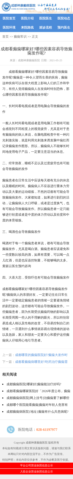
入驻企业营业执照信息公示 (36, 471)
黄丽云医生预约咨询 (16, 266)
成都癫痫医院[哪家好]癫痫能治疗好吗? (33, 384)
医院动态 (63, 18)
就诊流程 (45, 27)
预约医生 (63, 27)
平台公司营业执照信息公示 (36, 465)
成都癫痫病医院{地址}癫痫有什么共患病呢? (37, 411)
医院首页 (9, 18)
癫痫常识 (20, 36)
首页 (5, 36)
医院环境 (9, 27)
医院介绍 (27, 18)
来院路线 (27, 27)
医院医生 (45, 18)
